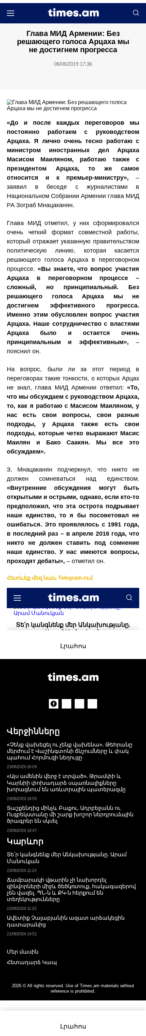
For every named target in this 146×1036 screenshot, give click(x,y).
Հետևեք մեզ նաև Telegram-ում (50, 578)
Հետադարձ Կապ (32, 962)
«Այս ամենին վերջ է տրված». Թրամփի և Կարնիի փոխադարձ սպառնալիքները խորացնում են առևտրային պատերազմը (66, 782)
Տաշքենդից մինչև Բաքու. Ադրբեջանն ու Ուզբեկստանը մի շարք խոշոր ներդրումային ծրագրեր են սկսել (70, 814)
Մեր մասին (22, 952)
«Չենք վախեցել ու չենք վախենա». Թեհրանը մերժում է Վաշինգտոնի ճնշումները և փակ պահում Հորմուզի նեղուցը (69, 751)
